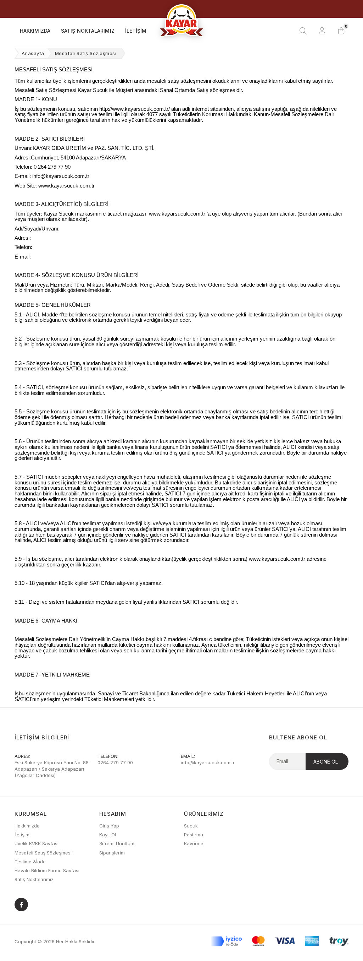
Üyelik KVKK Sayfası (36, 843)
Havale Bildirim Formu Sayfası (47, 870)
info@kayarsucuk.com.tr (208, 762)
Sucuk (191, 826)
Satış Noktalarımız (88, 31)
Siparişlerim (112, 853)
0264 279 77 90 (115, 762)
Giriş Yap (109, 826)
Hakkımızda (35, 31)
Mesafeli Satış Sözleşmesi (43, 853)
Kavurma (193, 843)
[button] (341, 31)
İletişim (136, 31)
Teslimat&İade (30, 861)
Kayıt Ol (107, 834)
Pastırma (193, 834)
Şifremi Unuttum (116, 843)
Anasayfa (33, 53)
